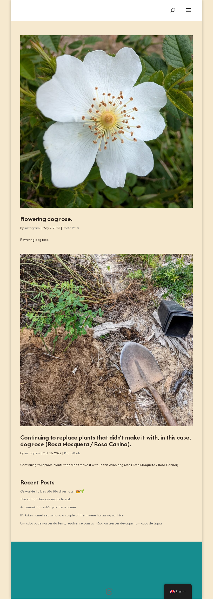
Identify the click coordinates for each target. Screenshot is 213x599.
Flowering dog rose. (46, 218)
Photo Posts (71, 227)
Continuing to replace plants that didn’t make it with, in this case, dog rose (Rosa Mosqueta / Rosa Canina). (105, 441)
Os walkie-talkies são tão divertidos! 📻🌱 (52, 491)
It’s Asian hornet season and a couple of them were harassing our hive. (72, 515)
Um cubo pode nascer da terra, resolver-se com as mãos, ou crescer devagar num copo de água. (91, 523)
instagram (32, 227)
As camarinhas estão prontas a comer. (48, 507)
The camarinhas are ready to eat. (45, 499)
